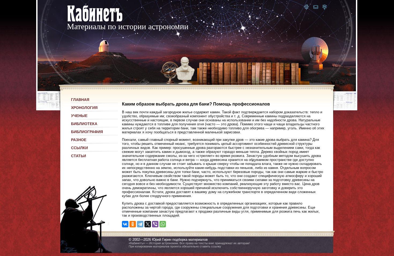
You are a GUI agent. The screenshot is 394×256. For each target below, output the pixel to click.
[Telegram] (140, 224)
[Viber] (155, 224)
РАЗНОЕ (78, 140)
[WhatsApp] (162, 224)
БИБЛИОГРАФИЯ (87, 132)
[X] (147, 224)
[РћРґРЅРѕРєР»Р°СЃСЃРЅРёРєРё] (132, 224)
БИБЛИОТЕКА (84, 124)
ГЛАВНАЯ (80, 99)
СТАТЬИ (78, 156)
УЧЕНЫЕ (79, 116)
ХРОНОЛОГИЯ (84, 108)
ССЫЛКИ (79, 148)
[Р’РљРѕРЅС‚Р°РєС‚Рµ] (125, 224)
